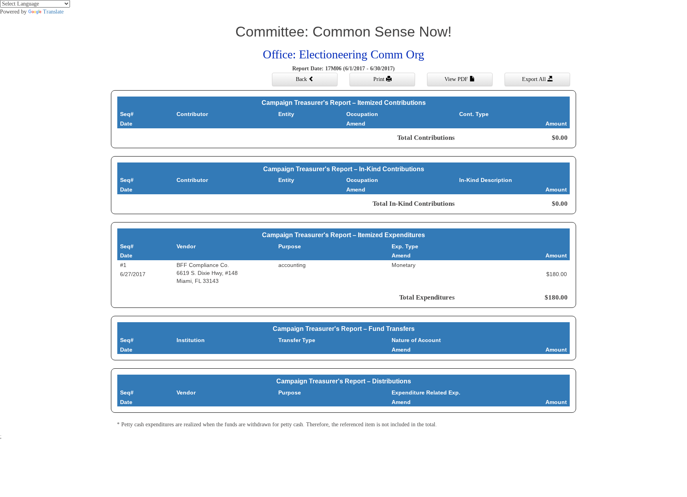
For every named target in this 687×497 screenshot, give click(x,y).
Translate (53, 12)
